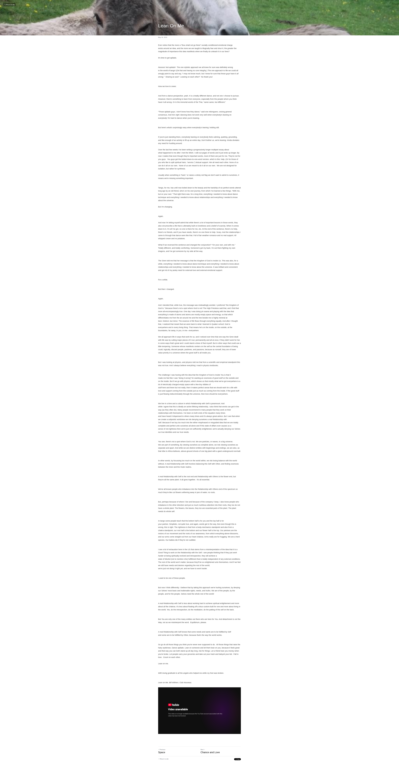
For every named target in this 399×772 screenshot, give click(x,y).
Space (161, 752)
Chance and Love (210, 752)
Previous (162, 749)
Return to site (10, 5)
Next (202, 749)
